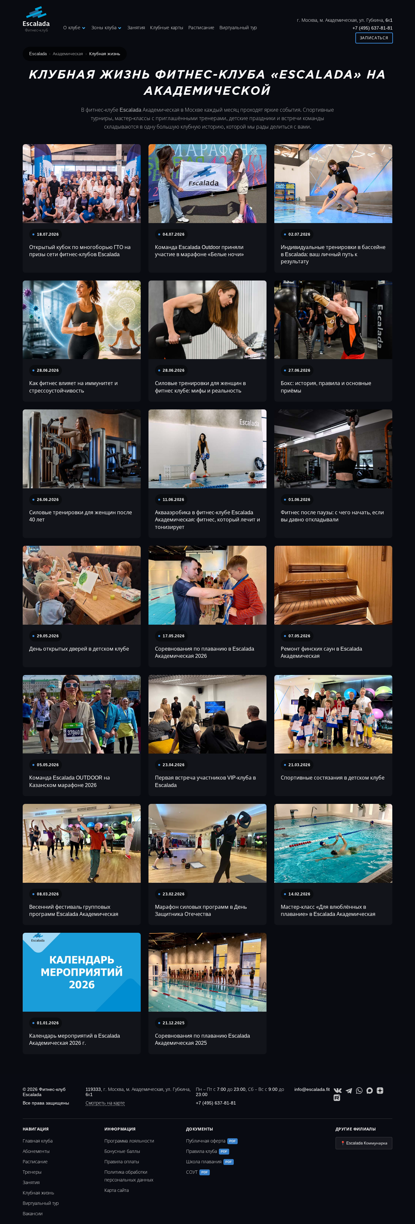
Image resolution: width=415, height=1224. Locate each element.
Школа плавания (209, 1161)
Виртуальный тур (238, 27)
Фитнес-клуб (36, 30)
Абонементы (36, 1151)
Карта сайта (116, 1190)
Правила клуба (206, 1151)
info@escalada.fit (312, 1089)
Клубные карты (166, 27)
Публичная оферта (211, 1140)
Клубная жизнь (38, 1192)
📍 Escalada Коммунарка (363, 1143)
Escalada (38, 53)
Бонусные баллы (122, 1151)
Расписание (201, 27)
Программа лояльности (129, 1140)
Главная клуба (38, 1140)
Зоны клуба (103, 27)
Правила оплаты (121, 1161)
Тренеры (32, 1172)
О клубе (71, 27)
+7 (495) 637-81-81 (372, 28)
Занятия (136, 27)
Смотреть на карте (105, 1102)
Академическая (68, 53)
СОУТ (197, 1172)
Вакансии (32, 1213)
